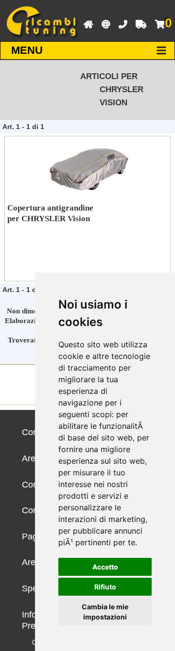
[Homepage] (86, 23)
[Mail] (103, 23)
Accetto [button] (105, 567)
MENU (27, 50)
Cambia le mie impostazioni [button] (105, 611)
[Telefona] (120, 23)
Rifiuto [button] (105, 587)
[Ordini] (138, 23)
